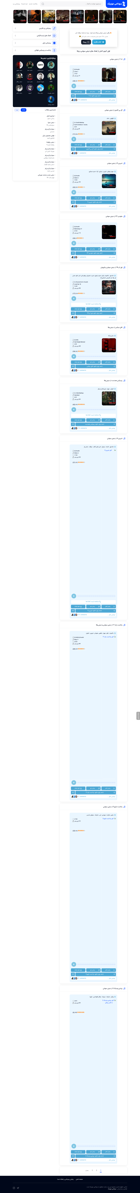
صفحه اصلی (79, 1179)
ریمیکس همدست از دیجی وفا (113, 380)
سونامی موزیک (112, 1189)
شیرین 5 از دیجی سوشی (114, 163)
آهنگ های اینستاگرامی (44, 36)
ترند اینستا (24, 4)
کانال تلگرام (97, 42)
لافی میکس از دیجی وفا (115, 327)
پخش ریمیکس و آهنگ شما (65, 1179)
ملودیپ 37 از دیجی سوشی (114, 216)
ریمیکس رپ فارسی (45, 28)
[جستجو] (43, 4)
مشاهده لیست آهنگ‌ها (92, 304)
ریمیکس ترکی (47, 43)
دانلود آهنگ (77, 92)
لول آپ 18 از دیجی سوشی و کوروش (111, 267)
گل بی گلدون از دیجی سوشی (113, 110)
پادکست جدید (33, 4)
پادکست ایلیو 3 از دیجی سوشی (112, 807)
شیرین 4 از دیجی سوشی (114, 438)
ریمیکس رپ (16, 4)
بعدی (87, 1171)
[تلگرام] (18, 1188)
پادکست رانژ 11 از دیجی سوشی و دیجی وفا (109, 625)
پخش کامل (107, 92)
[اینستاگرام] (14, 1188)
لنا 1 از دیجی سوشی (116, 59)
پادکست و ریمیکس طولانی (43, 50)
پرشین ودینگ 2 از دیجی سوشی (112, 988)
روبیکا (84, 42)
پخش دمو (92, 92)
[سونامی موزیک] (116, 4)
